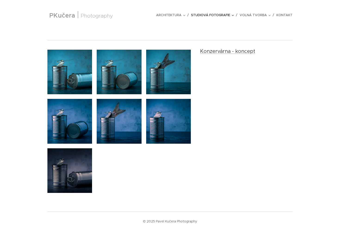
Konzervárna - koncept (227, 51)
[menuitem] (172, 15)
